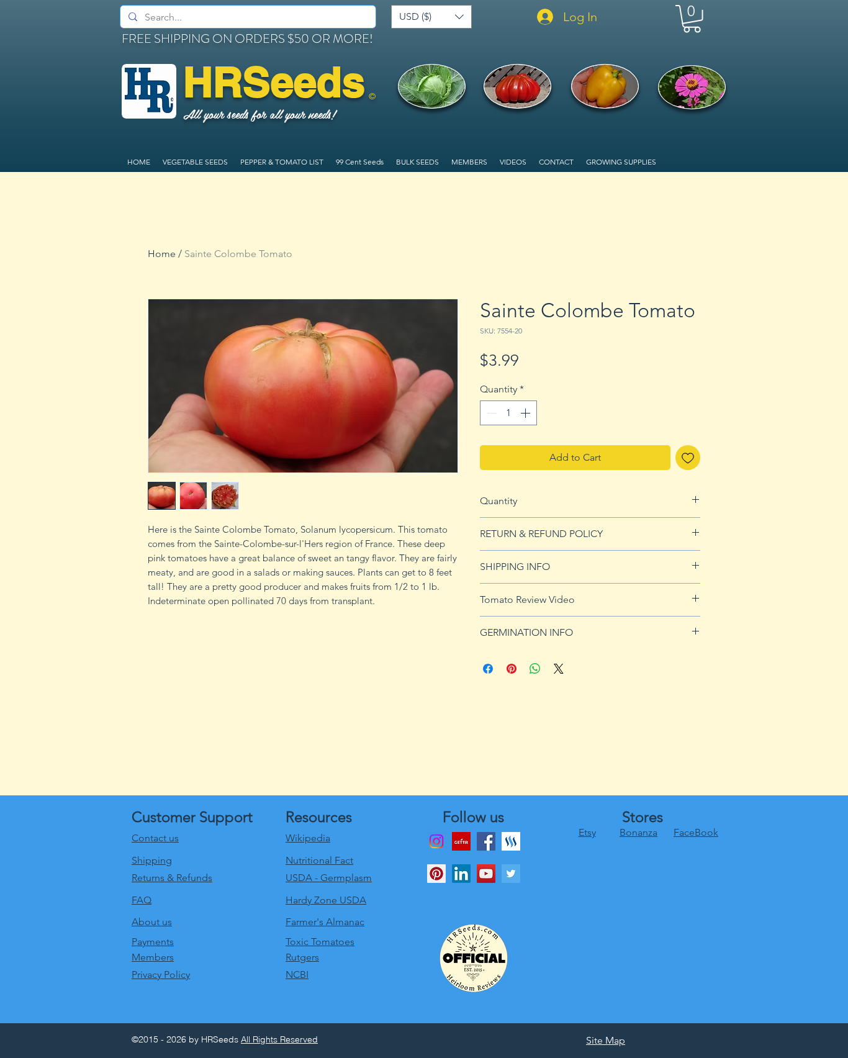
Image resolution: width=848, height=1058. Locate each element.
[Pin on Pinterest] (511, 668)
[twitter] (511, 873)
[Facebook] (486, 841)
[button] (431, 17)
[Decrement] (490, 413)
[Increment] (526, 413)
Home (162, 254)
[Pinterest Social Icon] (436, 873)
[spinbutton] (508, 413)
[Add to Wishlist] (687, 457)
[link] (691, 19)
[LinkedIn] (461, 873)
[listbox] (431, 17)
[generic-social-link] (511, 841)
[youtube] (486, 873)
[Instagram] (436, 841)
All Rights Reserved (279, 1039)
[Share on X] (558, 668)
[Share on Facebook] (487, 668)
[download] (461, 841)
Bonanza (638, 832)
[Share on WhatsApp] (535, 668)
